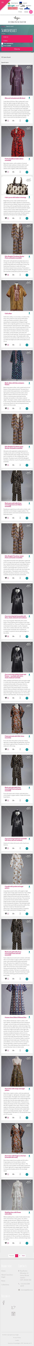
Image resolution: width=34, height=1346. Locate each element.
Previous (11, 1255)
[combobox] (17, 37)
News (3, 1281)
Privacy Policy (17, 1337)
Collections (5, 1285)
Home (3, 26)
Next (23, 1255)
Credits (17, 1340)
